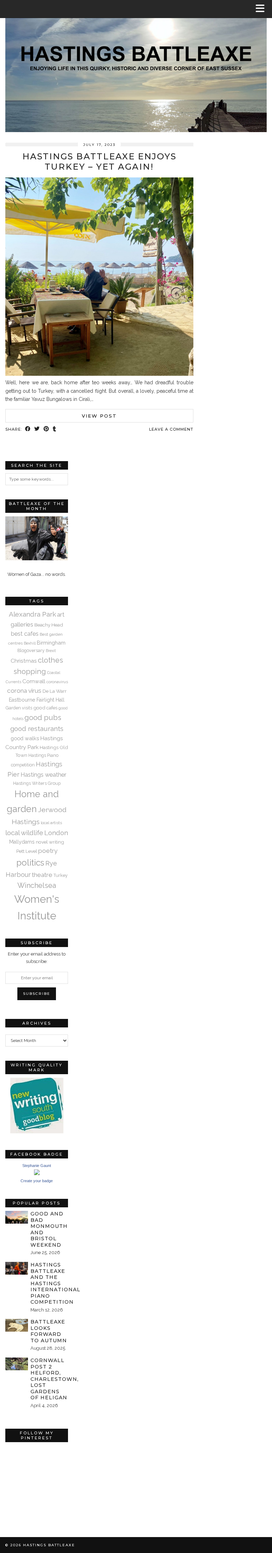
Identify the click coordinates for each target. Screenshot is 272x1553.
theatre (42, 874)
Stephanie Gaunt (36, 1165)
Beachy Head (48, 625)
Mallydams (22, 842)
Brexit (51, 650)
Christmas (24, 660)
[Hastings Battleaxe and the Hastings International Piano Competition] (16, 1268)
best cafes (25, 633)
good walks (25, 738)
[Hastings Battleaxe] (136, 66)
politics (30, 862)
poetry (47, 850)
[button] (262, 9)
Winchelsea (36, 885)
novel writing (50, 842)
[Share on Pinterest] (46, 429)
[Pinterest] (21, 1461)
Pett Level (26, 851)
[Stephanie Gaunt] (37, 1173)
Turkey (60, 875)
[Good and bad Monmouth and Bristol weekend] (16, 1217)
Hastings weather (43, 774)
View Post (99, 416)
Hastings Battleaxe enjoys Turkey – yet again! (99, 161)
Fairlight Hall (50, 700)
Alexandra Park (32, 614)
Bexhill (30, 643)
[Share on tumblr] (54, 429)
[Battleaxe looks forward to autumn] (16, 1325)
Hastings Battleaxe (49, 1545)
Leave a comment (171, 429)
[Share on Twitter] (37, 429)
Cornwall (33, 681)
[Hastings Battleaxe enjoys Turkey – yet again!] (99, 374)
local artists (51, 822)
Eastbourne (22, 700)
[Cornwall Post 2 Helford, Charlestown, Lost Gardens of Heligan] (16, 1364)
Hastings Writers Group (37, 783)
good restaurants (36, 728)
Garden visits (19, 707)
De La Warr (54, 691)
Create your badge (37, 1181)
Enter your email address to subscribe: (37, 957)
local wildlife (24, 833)
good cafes (45, 707)
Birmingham (51, 643)
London (56, 833)
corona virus (24, 690)
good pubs (42, 717)
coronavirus (57, 681)
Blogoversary (31, 650)
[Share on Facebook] (28, 429)
